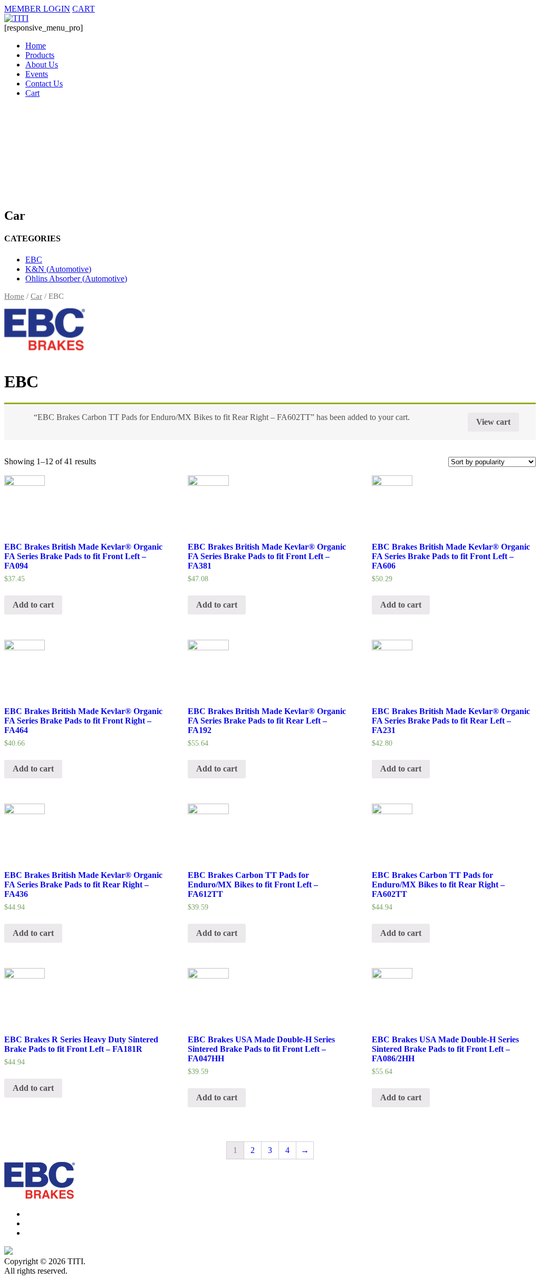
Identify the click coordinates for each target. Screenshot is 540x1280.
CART (83, 8)
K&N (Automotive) (58, 269)
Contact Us (44, 83)
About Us (41, 64)
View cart (493, 421)
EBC (33, 259)
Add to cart (33, 604)
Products (39, 55)
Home (35, 45)
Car (36, 296)
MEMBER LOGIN (37, 8)
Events (36, 74)
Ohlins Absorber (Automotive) (76, 278)
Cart (32, 93)
